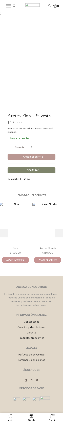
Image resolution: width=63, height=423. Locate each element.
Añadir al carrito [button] (15, 260)
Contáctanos (31, 321)
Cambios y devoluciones (31, 327)
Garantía (31, 332)
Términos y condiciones (31, 360)
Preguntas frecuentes (31, 338)
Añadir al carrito (33, 156)
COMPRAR (33, 170)
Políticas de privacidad (31, 354)
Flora (15, 248)
